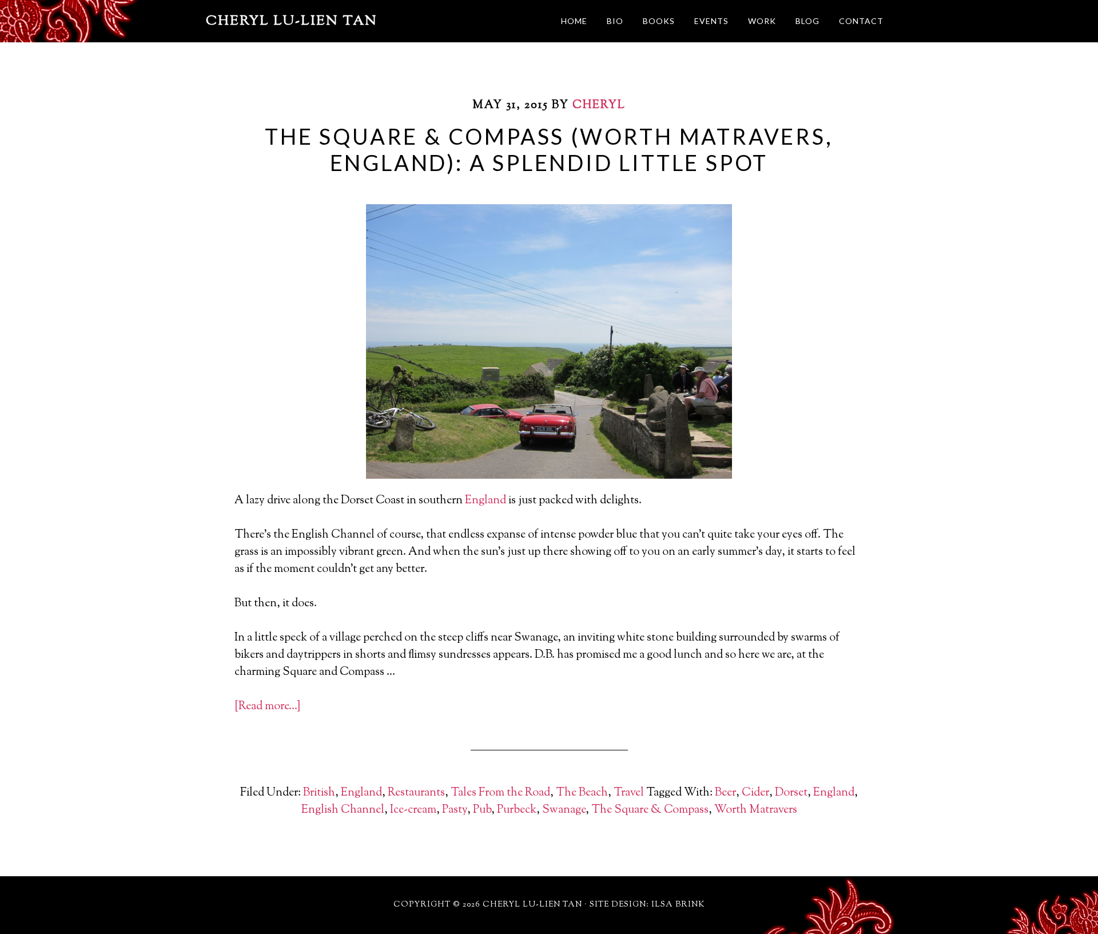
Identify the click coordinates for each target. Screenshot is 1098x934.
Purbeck (516, 810)
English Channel (342, 810)
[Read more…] (267, 706)
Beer (725, 793)
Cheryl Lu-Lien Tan (291, 21)
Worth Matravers (755, 810)
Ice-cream (413, 810)
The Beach (582, 793)
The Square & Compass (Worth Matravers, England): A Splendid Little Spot (549, 149)
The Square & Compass (650, 810)
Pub (482, 810)
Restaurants (416, 793)
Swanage (564, 810)
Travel (629, 793)
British (319, 793)
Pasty (454, 810)
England (485, 500)
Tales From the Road (500, 793)
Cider (755, 793)
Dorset (791, 793)
